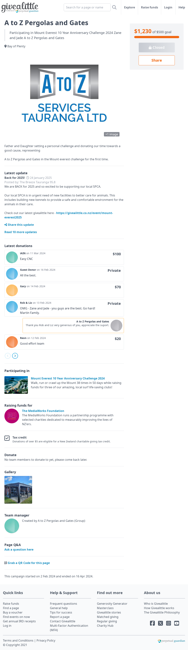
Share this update (20, 225)
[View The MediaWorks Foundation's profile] (12, 417)
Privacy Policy (46, 640)
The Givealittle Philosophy (162, 612)
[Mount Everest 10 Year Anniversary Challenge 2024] (17, 385)
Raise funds (149, 7)
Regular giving (107, 621)
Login (168, 7)
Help (181, 7)
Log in (7, 626)
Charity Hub (105, 626)
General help (59, 608)
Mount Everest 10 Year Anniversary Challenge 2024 (68, 378)
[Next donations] (15, 356)
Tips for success (61, 612)
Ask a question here (18, 549)
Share (156, 60)
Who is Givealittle (156, 604)
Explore (129, 7)
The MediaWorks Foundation (43, 411)
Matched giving (107, 617)
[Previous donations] (7, 356)
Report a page (60, 617)
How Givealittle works (159, 608)
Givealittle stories (109, 612)
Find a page (11, 608)
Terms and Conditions (18, 640)
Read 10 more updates (20, 232)
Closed (158, 47)
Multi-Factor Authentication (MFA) (69, 628)
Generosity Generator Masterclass (112, 606)
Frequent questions (63, 604)
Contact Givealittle (62, 621)
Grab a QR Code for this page (29, 563)
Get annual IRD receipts (19, 621)
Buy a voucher (13, 612)
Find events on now (16, 617)
